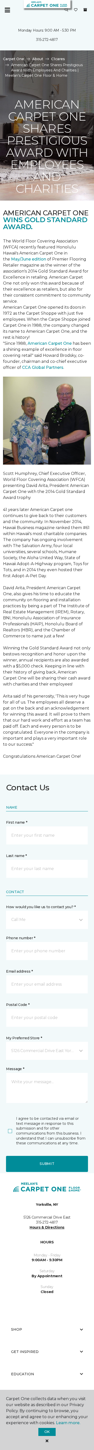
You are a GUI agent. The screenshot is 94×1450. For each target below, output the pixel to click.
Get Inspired (25, 1351)
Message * (15, 1069)
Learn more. (68, 1422)
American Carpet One (50, 343)
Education (22, 1374)
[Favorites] (75, 10)
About (37, 59)
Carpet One (13, 59)
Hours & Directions (47, 1227)
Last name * (16, 856)
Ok (47, 1431)
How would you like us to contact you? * (41, 907)
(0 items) (85, 10)
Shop (16, 1329)
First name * (16, 822)
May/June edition (28, 259)
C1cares (58, 59)
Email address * (19, 971)
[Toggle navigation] (7, 10)
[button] (66, 10)
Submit (47, 1163)
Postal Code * (17, 1004)
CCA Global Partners (42, 367)
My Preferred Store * (24, 1038)
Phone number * (20, 938)
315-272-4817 (47, 39)
